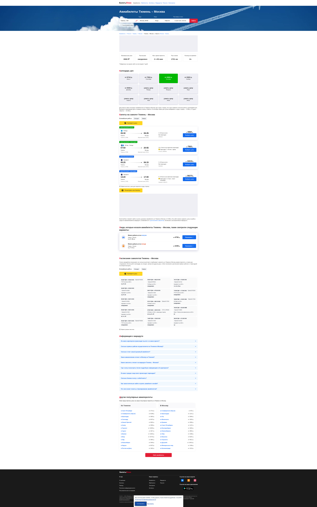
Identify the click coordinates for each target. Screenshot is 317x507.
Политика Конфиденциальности (145, 499)
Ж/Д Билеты (144, 3)
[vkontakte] (182, 480)
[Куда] (146, 20)
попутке (144, 235)
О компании (122, 480)
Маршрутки (158, 3)
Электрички (171, 3)
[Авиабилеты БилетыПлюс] (125, 472)
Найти (194, 21)
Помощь (121, 485)
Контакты (121, 483)
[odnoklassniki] (188, 480)
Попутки (165, 3)
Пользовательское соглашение (127, 490)
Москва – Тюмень (164, 33)
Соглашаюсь (141, 503)
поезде (143, 244)
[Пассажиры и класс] (181, 20)
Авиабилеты (136, 3)
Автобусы (152, 3)
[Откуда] (126, 20)
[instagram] (195, 480)
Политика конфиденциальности (127, 488)
